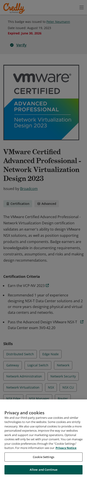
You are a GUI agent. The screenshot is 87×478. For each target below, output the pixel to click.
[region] (43, 438)
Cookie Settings (43, 457)
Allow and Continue (43, 470)
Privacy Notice (66, 448)
